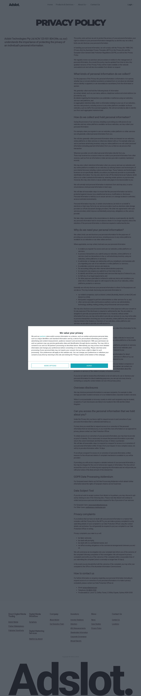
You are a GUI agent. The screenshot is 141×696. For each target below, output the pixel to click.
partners (43, 336)
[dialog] (70, 348)
